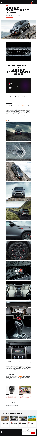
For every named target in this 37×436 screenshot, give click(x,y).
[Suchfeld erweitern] (32, 2)
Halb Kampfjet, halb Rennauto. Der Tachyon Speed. (10, 407)
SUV (17, 405)
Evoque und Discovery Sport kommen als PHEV (22, 423)
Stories (20, 422)
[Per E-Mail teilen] (14, 402)
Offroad (15, 405)
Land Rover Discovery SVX (9, 405)
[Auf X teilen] (11, 402)
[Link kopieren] (16, 402)
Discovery (10, 17)
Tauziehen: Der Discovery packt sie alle (31, 423)
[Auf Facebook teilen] (9, 402)
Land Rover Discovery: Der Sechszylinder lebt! (5, 423)
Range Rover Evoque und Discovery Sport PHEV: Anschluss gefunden (14, 423)
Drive (2, 422)
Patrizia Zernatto (8, 15)
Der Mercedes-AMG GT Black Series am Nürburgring (27, 407)
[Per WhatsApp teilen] (12, 402)
